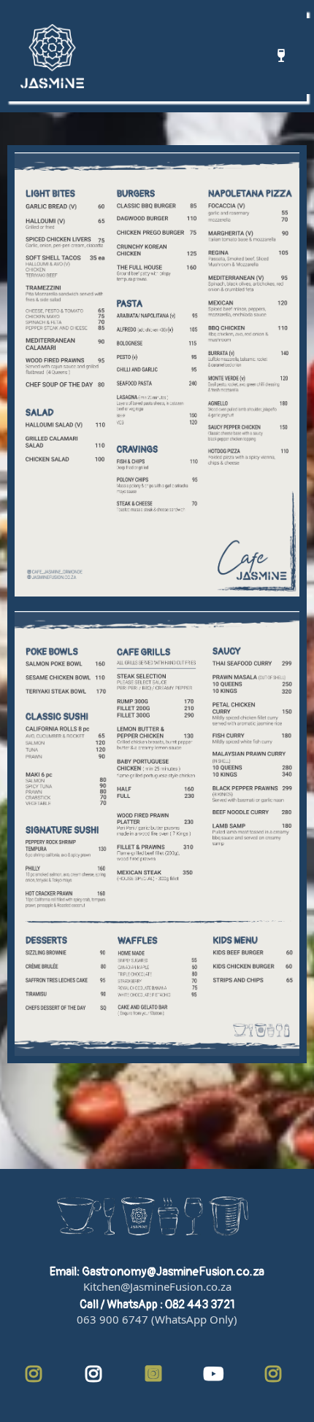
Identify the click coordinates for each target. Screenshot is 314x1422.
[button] (279, 56)
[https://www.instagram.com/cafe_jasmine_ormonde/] (37, 1375)
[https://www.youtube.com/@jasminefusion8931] (217, 1375)
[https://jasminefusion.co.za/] (52, 56)
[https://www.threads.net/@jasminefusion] (157, 1375)
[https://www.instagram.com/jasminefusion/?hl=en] (97, 1375)
